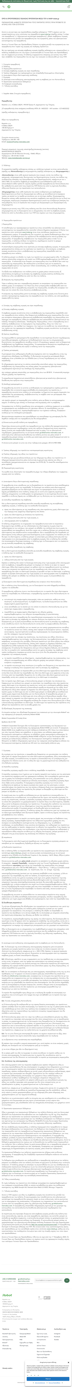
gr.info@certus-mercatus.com (24, 1280)
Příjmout (48, 1379)
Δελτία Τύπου (41, 1345)
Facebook (57, 1336)
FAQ (21, 1339)
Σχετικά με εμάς (42, 1333)
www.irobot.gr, (16, 853)
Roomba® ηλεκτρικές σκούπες (9, 1335)
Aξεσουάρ (5, 1345)
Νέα (38, 1342)
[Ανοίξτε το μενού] (3, 6)
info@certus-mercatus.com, (20, 976)
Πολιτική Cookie (42, 1357)
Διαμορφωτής (6, 1348)
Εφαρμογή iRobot (25, 1333)
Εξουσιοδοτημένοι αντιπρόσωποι (42, 1338)
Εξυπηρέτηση (24, 1345)
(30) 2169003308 (9, 1279)
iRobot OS (23, 1336)
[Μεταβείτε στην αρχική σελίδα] (16, 7)
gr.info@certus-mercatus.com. (51, 433)
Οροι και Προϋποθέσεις (54, 1382)
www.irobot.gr (46, 34)
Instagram (57, 1333)
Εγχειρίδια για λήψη (26, 1342)
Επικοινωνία (41, 1348)
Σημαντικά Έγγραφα (43, 1354)
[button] (68, 1362)
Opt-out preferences (40, 1382)
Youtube (56, 1339)
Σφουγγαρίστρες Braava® (7, 1341)
